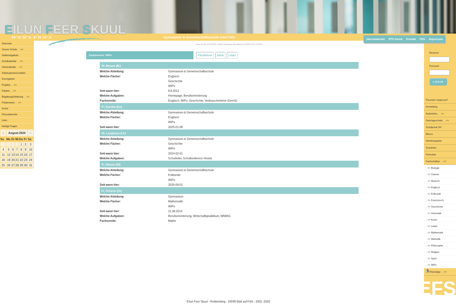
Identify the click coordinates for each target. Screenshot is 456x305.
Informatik (433, 213)
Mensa (429, 134)
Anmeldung (431, 106)
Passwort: (434, 66)
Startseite (7, 43)
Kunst (431, 219)
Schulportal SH (433, 127)
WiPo (431, 265)
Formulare (431, 154)
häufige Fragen (9, 126)
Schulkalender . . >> (12, 61)
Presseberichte (9, 114)
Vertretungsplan (434, 140)
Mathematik (434, 232)
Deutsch (432, 181)
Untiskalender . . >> (12, 67)
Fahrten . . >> (9, 90)
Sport (431, 258)
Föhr (422, 39)
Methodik (433, 239)
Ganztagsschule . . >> (437, 120)
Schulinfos (431, 147)
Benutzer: (434, 52)
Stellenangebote (10, 55)
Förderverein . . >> (11, 102)
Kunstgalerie (8, 79)
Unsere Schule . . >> (12, 49)
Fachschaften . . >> (436, 161)
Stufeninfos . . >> (435, 113)
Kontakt (411, 39)
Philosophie (434, 245)
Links (4, 120)
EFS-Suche (396, 39)
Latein (431, 226)
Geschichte (434, 206)
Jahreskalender (375, 39)
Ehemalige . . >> (438, 272)
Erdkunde (433, 193)
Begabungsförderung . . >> (15, 96)
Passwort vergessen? (437, 100)
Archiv (5, 108)
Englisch (432, 187)
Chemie (432, 174)
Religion (432, 252)
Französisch (434, 200)
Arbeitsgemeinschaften (13, 73)
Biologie (432, 168)
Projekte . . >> (9, 85)
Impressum (436, 39)
